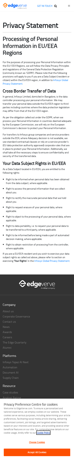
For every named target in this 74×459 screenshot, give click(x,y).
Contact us (9, 322)
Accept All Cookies (37, 452)
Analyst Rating (12, 398)
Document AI (10, 372)
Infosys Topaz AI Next (16, 362)
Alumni (7, 348)
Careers (7, 337)
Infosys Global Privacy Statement (52, 260)
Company (9, 304)
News (6, 327)
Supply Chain (11, 378)
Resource (9, 386)
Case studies (10, 392)
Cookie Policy (43, 432)
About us (8, 311)
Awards (7, 332)
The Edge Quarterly (14, 342)
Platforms (9, 355)
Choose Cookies (37, 442)
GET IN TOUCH (44, 6)
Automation (10, 367)
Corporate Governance (16, 316)
